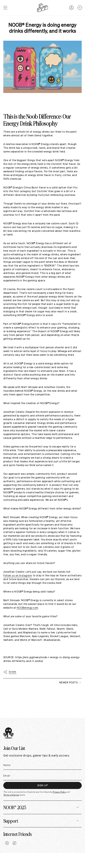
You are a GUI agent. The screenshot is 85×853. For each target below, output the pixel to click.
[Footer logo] (8, 732)
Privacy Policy (59, 792)
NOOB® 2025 (14, 807)
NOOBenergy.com (27, 607)
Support (10, 820)
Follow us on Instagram (17, 575)
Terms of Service (11, 795)
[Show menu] (5, 7)
